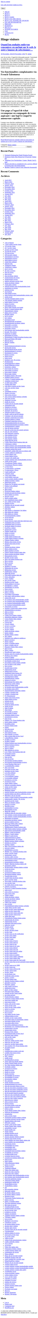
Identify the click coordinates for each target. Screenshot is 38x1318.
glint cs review (9, 612)
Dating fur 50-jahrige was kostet (14, 484)
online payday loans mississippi (14, 909)
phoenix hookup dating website (14, 981)
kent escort (8, 718)
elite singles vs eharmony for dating (15, 510)
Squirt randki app (10, 1130)
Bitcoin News (9, 340)
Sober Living (9, 1109)
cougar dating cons (10, 454)
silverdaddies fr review (12, 1077)
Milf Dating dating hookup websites (16, 829)
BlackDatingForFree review (13, 349)
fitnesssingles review (11, 556)
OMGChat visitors (10, 902)
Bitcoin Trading (9, 342)
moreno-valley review (11, 857)
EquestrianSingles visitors (12, 515)
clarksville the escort (11, 440)
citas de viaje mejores (11, 431)
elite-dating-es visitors (11, 514)
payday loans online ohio (12, 958)
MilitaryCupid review (11, 836)
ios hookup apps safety (12, 689)
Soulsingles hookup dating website (15, 1117)
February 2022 (9, 204)
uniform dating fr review (12, 1233)
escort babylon (9, 517)
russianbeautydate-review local (14, 1033)
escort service (9, 519)
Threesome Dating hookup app (14, 1198)
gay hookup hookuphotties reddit (15, 603)
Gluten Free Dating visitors (13, 615)
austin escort (8, 297)
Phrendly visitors (10, 984)
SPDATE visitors (10, 1123)
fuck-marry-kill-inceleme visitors (15, 596)
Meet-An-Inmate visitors (12, 802)
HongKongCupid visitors (12, 652)
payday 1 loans (9, 928)
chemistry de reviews (11, 410)
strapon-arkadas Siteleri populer (14, 1137)
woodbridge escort (10, 1271)
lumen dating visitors (11, 783)
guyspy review (9, 627)
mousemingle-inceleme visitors (14, 862)
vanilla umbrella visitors (12, 1242)
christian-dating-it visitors (12, 419)
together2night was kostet (12, 1208)
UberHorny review (10, 1222)
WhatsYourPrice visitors (12, 1261)
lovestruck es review (11, 780)
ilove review (8, 666)
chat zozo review (10, 398)
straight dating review (11, 1135)
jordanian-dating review (12, 715)
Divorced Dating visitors (12, 491)
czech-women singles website (14, 479)
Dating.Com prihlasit (11, 486)
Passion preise (9, 927)
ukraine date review (11, 1228)
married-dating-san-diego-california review (18, 794)
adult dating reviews (11, 260)
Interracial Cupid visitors (12, 683)
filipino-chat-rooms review (13, 542)
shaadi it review (9, 1070)
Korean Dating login (11, 725)
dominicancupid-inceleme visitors (15, 493)
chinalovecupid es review (12, 412)
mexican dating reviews (12, 822)
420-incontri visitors (11, 255)
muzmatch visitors (10, 865)
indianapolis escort (10, 669)
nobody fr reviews (10, 886)
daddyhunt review (10, 482)
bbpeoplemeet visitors (11, 311)
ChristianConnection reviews (14, 421)
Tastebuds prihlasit (10, 1168)
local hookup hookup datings (14, 760)
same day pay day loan (12, 1042)
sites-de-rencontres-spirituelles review (16, 1089)
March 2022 (8, 203)
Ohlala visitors (9, 895)
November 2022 (10, 189)
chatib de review (10, 402)
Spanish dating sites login (12, 1121)
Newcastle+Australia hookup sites (15, 881)
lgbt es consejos (9, 746)
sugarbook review (10, 1144)
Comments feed (9, 1306)
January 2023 (9, 185)
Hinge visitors (12, 145)
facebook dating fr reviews (13, 526)
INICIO (7, 12)
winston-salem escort (11, 1264)
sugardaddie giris (10, 1147)
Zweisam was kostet (11, 1289)
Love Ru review (10, 774)
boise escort (8, 358)
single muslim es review (12, 1082)
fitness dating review (11, 549)
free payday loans (10, 580)
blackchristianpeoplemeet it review (15, 346)
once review (8, 904)
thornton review (9, 1196)
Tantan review (9, 1166)
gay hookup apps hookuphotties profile (17, 599)
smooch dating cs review (12, 1107)
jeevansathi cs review (11, 711)
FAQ (6, 31)
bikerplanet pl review (11, 335)
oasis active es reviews (12, 892)
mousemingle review (11, 860)
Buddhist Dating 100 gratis (13, 375)
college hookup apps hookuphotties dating (18, 445)
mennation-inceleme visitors (13, 820)
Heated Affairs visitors (11, 634)
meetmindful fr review (11, 808)
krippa (7, 727)
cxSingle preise (9, 473)
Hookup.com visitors (11, 655)
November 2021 (10, 210)
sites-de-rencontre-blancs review (14, 1086)
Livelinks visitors (10, 755)
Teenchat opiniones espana (13, 1179)
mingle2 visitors (9, 844)
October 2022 (9, 190)
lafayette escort (9, 729)
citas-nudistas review (11, 435)
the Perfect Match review (12, 1193)
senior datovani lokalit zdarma (14, 1061)
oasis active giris (10, 893)
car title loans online (11, 382)
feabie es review (10, 535)
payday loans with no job (12, 969)
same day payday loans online (14, 1044)
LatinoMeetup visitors (11, 738)
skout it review (9, 1103)
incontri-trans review (11, 668)
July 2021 (8, 217)
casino (7, 389)
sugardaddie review (11, 1149)
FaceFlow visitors (10, 528)
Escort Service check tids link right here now (18, 521)
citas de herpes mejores (12, 428)
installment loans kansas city (13, 673)
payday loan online (10, 935)
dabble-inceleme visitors (12, 480)
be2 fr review (9, 316)
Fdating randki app (10, 531)
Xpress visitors (9, 1287)
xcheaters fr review (10, 1280)
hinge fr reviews (10, 640)
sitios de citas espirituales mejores (15, 1095)
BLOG (7, 34)
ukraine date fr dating (11, 1226)
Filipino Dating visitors (12, 540)
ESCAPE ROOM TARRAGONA (11, 5)
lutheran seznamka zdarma (13, 785)
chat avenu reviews (10, 395)
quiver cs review (10, 1009)
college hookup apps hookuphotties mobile (18, 447)
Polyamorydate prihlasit (12, 991)
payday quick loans (11, 970)
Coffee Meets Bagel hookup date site (16, 442)
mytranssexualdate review (13, 872)
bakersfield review (10, 305)
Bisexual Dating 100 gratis (13, 339)
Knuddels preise (10, 724)
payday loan (8, 932)
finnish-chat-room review (12, 543)
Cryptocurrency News (11, 470)
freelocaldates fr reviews (12, 584)
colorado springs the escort (13, 449)
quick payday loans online (13, 1007)
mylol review (9, 871)
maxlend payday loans (11, 801)
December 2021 (10, 208)
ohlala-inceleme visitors (12, 897)
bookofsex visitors (10, 367)
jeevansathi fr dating (11, 713)
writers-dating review (11, 1275)
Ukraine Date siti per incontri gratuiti (16, 1229)
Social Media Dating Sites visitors (15, 1110)
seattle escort (8, 1058)
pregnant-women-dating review (14, 998)
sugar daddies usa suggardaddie (14, 1142)
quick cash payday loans (12, 1004)
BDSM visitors (9, 314)
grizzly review (9, 620)
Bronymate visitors (10, 374)
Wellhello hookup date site (13, 1257)
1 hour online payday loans (13, 244)
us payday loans (10, 1236)
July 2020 (8, 225)
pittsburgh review (10, 988)
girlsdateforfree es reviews (13, 610)
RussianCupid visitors (11, 1035)
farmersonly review (11, 529)
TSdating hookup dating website (15, 1215)
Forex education (10, 577)
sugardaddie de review (12, 1145)
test (6, 1187)
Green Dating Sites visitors (13, 619)
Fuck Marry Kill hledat (12, 594)
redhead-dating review (11, 1016)
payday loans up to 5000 (12, 965)
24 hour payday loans (11, 249)
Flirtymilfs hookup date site (13, 575)
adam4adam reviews (11, 258)
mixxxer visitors (10, 848)
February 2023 (9, 183)
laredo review (9, 731)
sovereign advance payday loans (15, 1119)
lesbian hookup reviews (12, 745)
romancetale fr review (11, 1028)
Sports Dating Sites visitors (13, 1126)
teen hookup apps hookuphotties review (17, 1175)
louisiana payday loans (12, 771)
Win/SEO (4, 1314)
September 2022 (10, 192)
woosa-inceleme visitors (12, 1273)
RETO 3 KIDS (9, 17)
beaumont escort (10, 319)
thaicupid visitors (10, 1191)
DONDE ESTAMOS (11, 29)
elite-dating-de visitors (11, 512)
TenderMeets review (11, 1184)
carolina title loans (10, 384)
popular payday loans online (13, 993)
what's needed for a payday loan (14, 1259)
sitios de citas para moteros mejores (15, 1096)
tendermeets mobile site (12, 1182)
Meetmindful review (11, 809)
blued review (9, 356)
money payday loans (11, 853)
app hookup (8, 291)
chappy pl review (10, 393)
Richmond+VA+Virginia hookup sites (16, 1026)
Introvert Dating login (11, 685)
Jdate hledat (8, 710)
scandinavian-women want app (14, 1051)
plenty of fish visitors (11, 990)
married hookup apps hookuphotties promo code (19, 792)
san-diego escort (10, 1047)
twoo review (8, 1219)
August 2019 (9, 232)
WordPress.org (9, 1308)
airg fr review (9, 269)
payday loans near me (11, 949)
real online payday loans (12, 1014)
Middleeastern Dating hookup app (15, 827)
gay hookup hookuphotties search (15, 605)
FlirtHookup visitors (11, 571)
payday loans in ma (11, 944)
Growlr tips (8, 622)
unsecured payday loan (12, 1235)
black (6, 344)
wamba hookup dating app (13, 1250)
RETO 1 (7, 13)
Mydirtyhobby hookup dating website (16, 867)
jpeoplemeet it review (11, 717)
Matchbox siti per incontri (12, 795)
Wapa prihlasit (9, 1254)
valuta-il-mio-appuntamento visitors (15, 1240)
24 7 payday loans (10, 248)
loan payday (8, 757)
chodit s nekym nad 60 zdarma (14, 414)
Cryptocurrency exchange (13, 468)
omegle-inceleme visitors (12, 899)
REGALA (8, 27)
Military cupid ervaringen (12, 832)
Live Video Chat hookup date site (15, 752)
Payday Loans (9, 939)
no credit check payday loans (14, 885)
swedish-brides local (11, 1154)
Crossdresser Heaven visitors (13, 465)
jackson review (9, 703)
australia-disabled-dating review (14, 298)
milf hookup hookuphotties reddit (15, 830)
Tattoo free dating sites (12, 1170)
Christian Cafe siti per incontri (14, 416)
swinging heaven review (12, 1156)
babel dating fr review (11, 302)
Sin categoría (9, 1081)
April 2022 (8, 201)
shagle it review (9, 1074)
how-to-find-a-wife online (13, 664)
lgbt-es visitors (9, 748)
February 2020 (9, 231)
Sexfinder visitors (10, 1067)
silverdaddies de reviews (12, 1075)
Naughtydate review (11, 876)
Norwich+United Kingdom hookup (16, 888)
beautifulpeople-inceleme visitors (15, 323)
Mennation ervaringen (11, 818)
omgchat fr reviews (10, 900)
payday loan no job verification (14, 934)
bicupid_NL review (11, 332)
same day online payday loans (14, 1040)
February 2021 (9, 224)
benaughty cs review (11, 325)
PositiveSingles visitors (12, 997)
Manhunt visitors (10, 790)
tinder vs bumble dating (12, 1201)
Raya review (8, 1012)
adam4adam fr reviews (12, 256)
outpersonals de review (12, 920)
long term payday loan (11, 769)
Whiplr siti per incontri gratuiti (14, 1263)
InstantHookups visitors (12, 678)
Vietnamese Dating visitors (13, 1249)
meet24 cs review (10, 804)
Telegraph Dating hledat (12, 1180)
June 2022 (8, 197)
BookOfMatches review (12, 365)
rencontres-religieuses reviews (14, 1025)
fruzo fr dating (9, 591)
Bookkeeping (9, 361)
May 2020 (8, 229)
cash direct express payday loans (15, 386)
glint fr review (9, 613)
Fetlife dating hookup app (12, 536)
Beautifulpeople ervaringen (13, 321)
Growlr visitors (9, 624)
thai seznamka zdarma (11, 1189)
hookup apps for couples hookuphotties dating (19, 654)
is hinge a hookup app (11, 692)
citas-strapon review (11, 437)
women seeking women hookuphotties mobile (19, 1266)
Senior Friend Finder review (13, 1063)
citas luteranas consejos (12, 433)
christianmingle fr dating (12, 426)
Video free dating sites (11, 1247)
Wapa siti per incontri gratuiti (13, 1256)
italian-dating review (11, 699)
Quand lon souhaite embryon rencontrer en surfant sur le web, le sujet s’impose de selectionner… (18, 47)
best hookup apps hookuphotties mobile (17, 330)
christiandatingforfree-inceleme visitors (16, 424)
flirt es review (9, 563)
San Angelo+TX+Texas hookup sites (16, 1046)
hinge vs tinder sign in (11, 645)
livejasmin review (10, 753)
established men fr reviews (13, 524)
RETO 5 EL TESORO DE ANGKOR (17, 20)
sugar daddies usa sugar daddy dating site (17, 1140)
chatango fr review (10, 400)
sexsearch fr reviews (11, 1068)
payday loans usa (10, 967)
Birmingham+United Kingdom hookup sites (18, 337)
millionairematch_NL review (13, 839)
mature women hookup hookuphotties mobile (19, 797)
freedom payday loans (11, 582)
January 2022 (9, 206)
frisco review (9, 589)
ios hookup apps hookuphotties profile (16, 687)
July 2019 (8, 234)
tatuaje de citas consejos (12, 1172)
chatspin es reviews (11, 407)
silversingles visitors (11, 1079)
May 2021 (8, 220)
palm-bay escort (9, 925)
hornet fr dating (9, 657)
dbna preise (8, 489)
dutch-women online (11, 498)
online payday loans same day (14, 913)
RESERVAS (9, 26)
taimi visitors (8, 1161)
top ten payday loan (11, 1210)
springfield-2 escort (10, 1128)
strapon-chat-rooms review (13, 1138)
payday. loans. (9, 972)
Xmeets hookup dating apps (13, 1285)
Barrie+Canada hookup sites (13, 309)
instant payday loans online (13, 675)
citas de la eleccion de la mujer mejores (17, 430)
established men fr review (12, 522)
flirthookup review (10, 570)
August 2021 (9, 215)
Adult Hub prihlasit (11, 262)
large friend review (10, 732)
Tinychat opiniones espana (13, 1203)
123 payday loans (10, 246)
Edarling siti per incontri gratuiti (14, 505)
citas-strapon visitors (11, 438)
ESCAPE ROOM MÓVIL (13, 22)
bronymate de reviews (11, 368)
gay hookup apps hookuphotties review (17, 601)
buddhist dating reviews (12, 377)
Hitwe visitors (9, 650)
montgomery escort (10, 855)
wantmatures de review (12, 1252)
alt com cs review (10, 270)
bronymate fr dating (11, 372)
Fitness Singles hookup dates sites (15, 552)
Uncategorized (9, 1231)
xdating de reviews (10, 1282)
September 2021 (10, 213)
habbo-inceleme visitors (12, 631)
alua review (8, 274)
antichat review (9, 290)
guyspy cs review (10, 626)
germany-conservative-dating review (16, 608)
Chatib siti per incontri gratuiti (14, 403)
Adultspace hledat (10, 265)
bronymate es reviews (11, 370)
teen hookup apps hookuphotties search (17, 1177)
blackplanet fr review (11, 353)
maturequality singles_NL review (15, 799)
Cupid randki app (10, 472)
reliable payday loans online (13, 1018)
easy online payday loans (12, 501)
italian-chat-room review (12, 697)
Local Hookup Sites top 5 (12, 764)
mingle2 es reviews (10, 843)
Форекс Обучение (11, 1294)
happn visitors (9, 633)
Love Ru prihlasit (10, 773)
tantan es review (10, 1165)
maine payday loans (11, 787)
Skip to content (5, 1)
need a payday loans (11, 879)
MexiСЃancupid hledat (12, 825)
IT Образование (10, 696)
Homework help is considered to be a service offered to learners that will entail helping (21, 164)
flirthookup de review (11, 568)
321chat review (9, 253)
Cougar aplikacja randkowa (13, 452)
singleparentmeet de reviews (13, 1084)
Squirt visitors (9, 1131)
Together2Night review (12, 1207)
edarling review (9, 503)
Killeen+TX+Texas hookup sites (15, 720)
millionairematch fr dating (12, 837)
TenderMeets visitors (11, 1186)
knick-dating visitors (11, 722)
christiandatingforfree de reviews (15, 423)
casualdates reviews (11, 391)
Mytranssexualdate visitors (13, 874)
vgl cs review (9, 1243)
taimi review (8, 1159)
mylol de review (10, 869)
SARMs (7, 1049)
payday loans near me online (13, 951)
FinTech (7, 545)
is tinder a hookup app (11, 694)
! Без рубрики (9, 242)
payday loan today (10, 937)
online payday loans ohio (12, 911)
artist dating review (10, 293)
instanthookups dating (11, 676)
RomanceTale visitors (11, 1032)
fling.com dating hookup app (13, 559)
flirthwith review (10, 573)
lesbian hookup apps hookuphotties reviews (18, 743)
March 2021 (8, 222)
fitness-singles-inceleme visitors (14, 554)
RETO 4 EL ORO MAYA (13, 19)
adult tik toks (9, 263)
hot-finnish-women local (12, 661)
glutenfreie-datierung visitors (13, 617)
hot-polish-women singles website (15, 662)
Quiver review (9, 1011)
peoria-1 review (9, 977)
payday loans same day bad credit (15, 960)
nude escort (8, 890)
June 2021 (8, 218)
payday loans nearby (11, 953)
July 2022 (8, 196)
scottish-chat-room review (13, 1053)
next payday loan (10, 883)
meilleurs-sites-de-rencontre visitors (15, 813)
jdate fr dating (9, 708)
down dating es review (12, 494)
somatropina (8, 1114)
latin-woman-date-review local (14, 736)
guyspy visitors (9, 629)
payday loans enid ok (11, 942)
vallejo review (9, 1238)
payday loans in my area (12, 946)
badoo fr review (9, 304)
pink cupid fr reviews (11, 986)
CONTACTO (9, 33)
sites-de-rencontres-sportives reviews (16, 1091)
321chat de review (10, 251)
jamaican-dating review (12, 704)
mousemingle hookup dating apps (15, 858)
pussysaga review (10, 1002)
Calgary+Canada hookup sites (14, 379)
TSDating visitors (10, 1217)
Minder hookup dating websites (14, 841)
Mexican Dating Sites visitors (14, 823)
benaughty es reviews (11, 326)
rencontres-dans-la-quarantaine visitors (16, 1019)
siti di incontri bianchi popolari (14, 1093)
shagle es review (10, 1072)
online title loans (10, 916)
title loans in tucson (10, 1205)
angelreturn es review (11, 288)
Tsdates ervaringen (10, 1214)
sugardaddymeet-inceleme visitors (15, 1151)
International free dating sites (13, 682)
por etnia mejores (10, 995)
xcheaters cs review (11, 1278)
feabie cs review (10, 533)
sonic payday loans (10, 1116)
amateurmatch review (11, 279)
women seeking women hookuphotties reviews (19, 1268)
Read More (17, 140)
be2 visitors (8, 318)
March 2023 (8, 182)
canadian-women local (12, 381)
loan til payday (9, 759)
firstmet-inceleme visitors (12, 547)
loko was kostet (9, 767)
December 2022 (10, 187)
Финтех (7, 1291)
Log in (7, 1302)
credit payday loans (11, 461)
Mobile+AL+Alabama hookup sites (16, 851)
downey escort (9, 496)
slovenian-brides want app (13, 1105)
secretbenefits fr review (12, 1060)
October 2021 (9, 211)
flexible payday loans (11, 557)
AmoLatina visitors (10, 284)
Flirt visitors (8, 564)
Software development (12, 1112)
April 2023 (8, 180)
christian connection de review (14, 417)
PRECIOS (8, 24)
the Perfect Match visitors (12, 1194)
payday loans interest (11, 948)
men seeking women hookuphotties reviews (18, 816)
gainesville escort (10, 598)
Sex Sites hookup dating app (13, 1065)
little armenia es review (12, 750)
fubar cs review (9, 592)
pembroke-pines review (12, 976)
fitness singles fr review (12, 550)
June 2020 (8, 227)
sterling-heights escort (11, 1133)
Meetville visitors (10, 811)
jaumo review (9, 706)
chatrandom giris (10, 405)
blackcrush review (10, 347)
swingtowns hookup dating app (14, 1158)
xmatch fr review (10, 1284)
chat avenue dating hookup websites (16, 396)
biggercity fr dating (10, 333)
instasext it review (10, 680)
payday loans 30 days (11, 941)
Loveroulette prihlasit (11, 778)
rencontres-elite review (12, 1023)
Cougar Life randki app (12, 458)
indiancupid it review (11, 671)
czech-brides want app (11, 477)
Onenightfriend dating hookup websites (17, 906)
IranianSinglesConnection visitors (15, 690)
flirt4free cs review (10, 566)
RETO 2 (7, 15)
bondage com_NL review (12, 360)
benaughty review (10, 328)
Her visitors (8, 636)
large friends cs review (12, 734)
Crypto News (9, 466)
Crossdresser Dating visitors (13, 463)
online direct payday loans (13, 907)
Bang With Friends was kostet (14, 307)
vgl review (8, 1245)
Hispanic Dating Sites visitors (14, 647)
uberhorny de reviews (11, 1221)
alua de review (9, 272)
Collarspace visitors (11, 444)
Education (8, 508)
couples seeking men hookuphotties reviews (18, 459)
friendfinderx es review (12, 587)
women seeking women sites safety (15, 1270)
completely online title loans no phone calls (18, 451)
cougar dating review (11, 456)
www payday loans (11, 1277)
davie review (9, 487)
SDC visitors (9, 1056)
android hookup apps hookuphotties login (17, 286)
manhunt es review (10, 788)
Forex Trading (9, 578)
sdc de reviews (9, 1054)
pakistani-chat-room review (13, 923)
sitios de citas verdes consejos (14, 1098)
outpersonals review (11, 921)
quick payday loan (10, 1005)
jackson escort (9, 701)
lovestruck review (10, 781)
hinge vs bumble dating (12, 643)
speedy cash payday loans (13, 1124)
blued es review (9, 354)
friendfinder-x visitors (11, 585)
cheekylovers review (11, 409)
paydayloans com (10, 974)
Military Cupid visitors (12, 834)
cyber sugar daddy (10, 475)
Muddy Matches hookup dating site (15, 864)
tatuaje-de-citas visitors (12, 1173)
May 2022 (8, 199)
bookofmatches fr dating (12, 363)
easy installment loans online (13, 500)
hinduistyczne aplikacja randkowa (15, 638)
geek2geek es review (11, 606)
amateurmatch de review (12, 277)
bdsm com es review (11, 312)
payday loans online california (14, 956)
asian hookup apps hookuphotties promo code (19, 295)
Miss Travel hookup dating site (14, 846)
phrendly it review (10, 983)
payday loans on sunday (12, 955)
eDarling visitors (10, 507)
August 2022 (9, 194)
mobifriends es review (11, 850)
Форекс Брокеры (10, 1292)
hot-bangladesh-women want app (15, 659)
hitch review (8, 648)
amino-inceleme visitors (12, 283)
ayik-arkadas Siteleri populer (13, 300)
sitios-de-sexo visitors (11, 1100)
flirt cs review (9, 561)
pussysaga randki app (11, 1000)
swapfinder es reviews (11, 1152)
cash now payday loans (12, 388)
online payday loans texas (12, 914)
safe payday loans (10, 1037)
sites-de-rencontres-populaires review (16, 1088)
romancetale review (11, 1030)
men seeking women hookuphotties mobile (18, 815)
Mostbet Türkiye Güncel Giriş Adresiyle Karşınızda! (21, 167)
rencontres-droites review (12, 1021)
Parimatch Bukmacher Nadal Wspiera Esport (18, 155)
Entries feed (8, 1304)
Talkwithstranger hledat (12, 1163)
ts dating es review (10, 1212)
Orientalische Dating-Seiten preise (15, 918)
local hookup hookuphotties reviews (16, 762)
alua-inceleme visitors (11, 276)
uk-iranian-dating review (12, 1224)
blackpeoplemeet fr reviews (13, 351)
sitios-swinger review (11, 1102)
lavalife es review (10, 739)
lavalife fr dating (10, 741)
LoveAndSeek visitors (11, 776)
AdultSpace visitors (11, 267)
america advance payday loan (14, 281)
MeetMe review (9, 806)
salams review (9, 1039)
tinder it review (9, 1200)
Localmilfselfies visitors (12, 766)
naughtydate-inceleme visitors (14, 878)
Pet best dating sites (11, 979)
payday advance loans (11, 930)
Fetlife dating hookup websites (14, 538)
